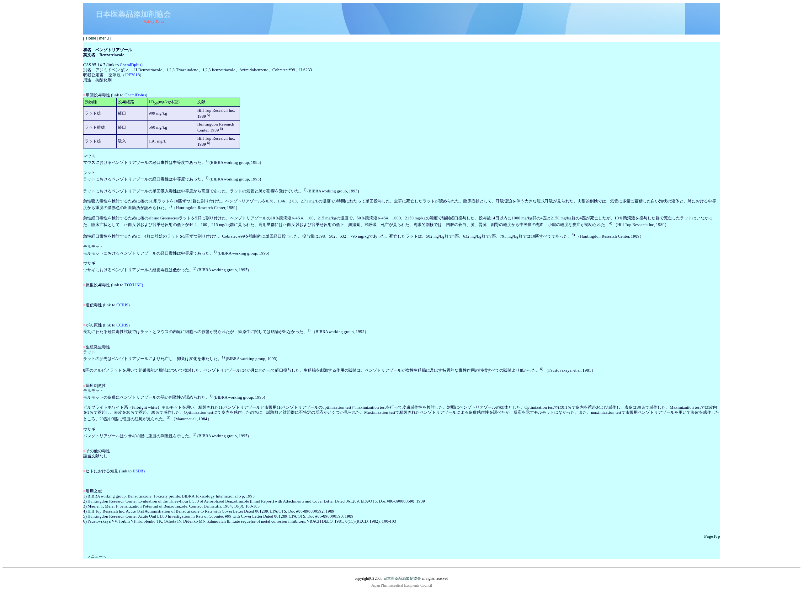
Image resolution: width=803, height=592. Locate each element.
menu (104, 38)
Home (91, 38)
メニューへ (96, 556)
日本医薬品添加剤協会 (402, 578)
